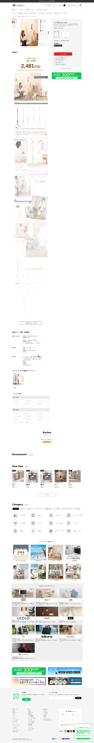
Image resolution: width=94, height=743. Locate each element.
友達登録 (26, 699)
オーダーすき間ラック (31, 728)
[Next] (48, 32)
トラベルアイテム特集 (31, 721)
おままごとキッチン (33, 13)
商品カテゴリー (15, 9)
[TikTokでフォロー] (74, 731)
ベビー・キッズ (15, 728)
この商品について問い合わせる (66, 68)
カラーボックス (40, 413)
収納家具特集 (30, 724)
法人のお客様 (39, 9)
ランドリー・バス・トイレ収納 (18, 422)
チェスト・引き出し (16, 419)
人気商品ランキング (31, 712)
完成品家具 (20, 13)
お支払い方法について (27, 364)
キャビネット (40, 416)
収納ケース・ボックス (29, 419)
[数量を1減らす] (55, 49)
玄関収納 (27, 422)
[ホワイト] (56, 34)
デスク (14, 722)
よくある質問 (45, 712)
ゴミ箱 (26, 13)
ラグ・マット (15, 715)
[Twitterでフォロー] (68, 731)
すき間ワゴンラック (57, 13)
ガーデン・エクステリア (16, 730)
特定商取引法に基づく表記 (47, 719)
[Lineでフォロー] (65, 731)
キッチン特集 (30, 725)
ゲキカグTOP (15, 16)
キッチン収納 (41, 13)
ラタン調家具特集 (30, 715)
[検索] (64, 5)
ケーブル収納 (28, 416)
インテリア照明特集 (31, 722)
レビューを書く (47, 441)
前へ (13, 18)
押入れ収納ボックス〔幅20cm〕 (46, 482)
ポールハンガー (27, 16)
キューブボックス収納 (16, 416)
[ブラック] (61, 34)
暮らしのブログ (30, 730)
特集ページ (22, 9)
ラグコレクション (30, 727)
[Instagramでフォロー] (71, 731)
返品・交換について (59, 62)
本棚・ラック (28, 413)
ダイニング (14, 718)
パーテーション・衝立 (16, 725)
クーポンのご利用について (60, 57)
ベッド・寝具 (15, 727)
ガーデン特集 (30, 719)
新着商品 (27, 9)
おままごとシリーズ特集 (31, 718)
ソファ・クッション (15, 719)
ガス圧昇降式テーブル (59, 482)
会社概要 (45, 715)
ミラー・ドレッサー (15, 724)
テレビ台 (65, 13)
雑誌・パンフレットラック (74, 482)
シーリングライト (48, 13)
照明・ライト (15, 712)
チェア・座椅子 (15, 721)
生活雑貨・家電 (15, 731)
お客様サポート (46, 9)
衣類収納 (23, 16)
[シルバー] (66, 34)
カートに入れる (63, 53)
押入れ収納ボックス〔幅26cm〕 (32, 482)
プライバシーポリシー (47, 718)
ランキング (33, 9)
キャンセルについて (59, 60)
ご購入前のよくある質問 (60, 64)
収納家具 (19, 16)
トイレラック (14, 482)
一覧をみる (47, 494)
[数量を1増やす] (61, 49)
